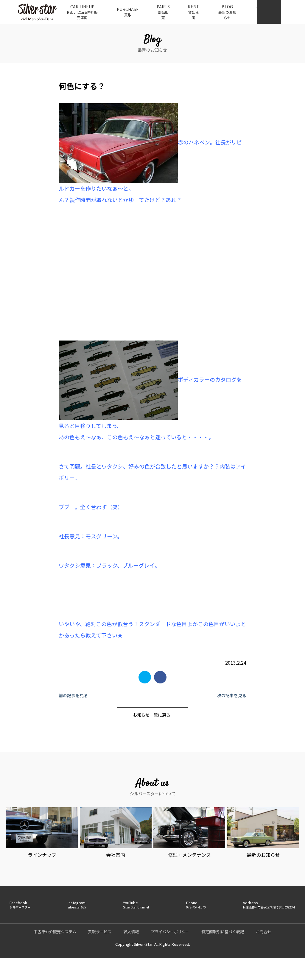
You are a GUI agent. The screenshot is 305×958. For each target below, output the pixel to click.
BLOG (227, 12)
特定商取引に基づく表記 (222, 931)
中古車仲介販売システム (55, 931)
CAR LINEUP (82, 12)
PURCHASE (128, 11)
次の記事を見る (231, 695)
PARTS (163, 12)
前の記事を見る (73, 695)
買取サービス (99, 931)
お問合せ (263, 931)
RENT (193, 12)
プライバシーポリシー (170, 931)
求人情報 (131, 931)
